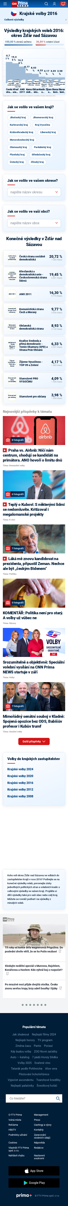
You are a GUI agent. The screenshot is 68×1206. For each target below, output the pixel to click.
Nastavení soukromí (39, 1157)
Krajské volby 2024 (20, 769)
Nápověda (39, 1142)
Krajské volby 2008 (20, 796)
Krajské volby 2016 (20, 783)
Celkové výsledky (14, 19)
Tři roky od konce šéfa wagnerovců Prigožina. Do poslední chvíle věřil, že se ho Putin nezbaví (34, 949)
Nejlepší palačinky (22, 1085)
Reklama (13, 1124)
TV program (45, 1040)
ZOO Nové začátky (45, 1051)
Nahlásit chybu (16, 1155)
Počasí (48, 1046)
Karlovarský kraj (19, 124)
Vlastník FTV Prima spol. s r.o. (18, 1149)
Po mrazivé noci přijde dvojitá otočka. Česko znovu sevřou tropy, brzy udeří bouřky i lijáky (31, 986)
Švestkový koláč (47, 1085)
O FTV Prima (15, 1114)
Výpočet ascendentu (20, 1080)
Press (37, 1119)
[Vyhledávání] (46, 4)
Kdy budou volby (21, 1051)
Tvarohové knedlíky (48, 1080)
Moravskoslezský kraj (22, 139)
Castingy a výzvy (42, 1124)
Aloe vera (51, 1068)
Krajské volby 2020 (20, 776)
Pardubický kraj (42, 147)
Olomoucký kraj (18, 147)
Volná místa (14, 1119)
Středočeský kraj (41, 154)
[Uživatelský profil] (54, 4)
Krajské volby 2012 (20, 789)
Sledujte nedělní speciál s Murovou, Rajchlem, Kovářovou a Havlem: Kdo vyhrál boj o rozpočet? (34, 967)
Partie (37, 1046)
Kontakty (38, 1129)
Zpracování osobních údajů (42, 1136)
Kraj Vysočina (42, 124)
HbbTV (12, 1129)
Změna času (23, 1046)
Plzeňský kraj (17, 154)
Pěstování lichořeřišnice (34, 1074)
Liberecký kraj (48, 132)
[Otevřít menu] (5, 3)
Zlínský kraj (37, 162)
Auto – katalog (19, 1057)
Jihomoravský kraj (43, 117)
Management (41, 1114)
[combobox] (32, 192)
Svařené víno (42, 1063)
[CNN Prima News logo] (19, 4)
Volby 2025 (25, 1063)
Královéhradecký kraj (21, 132)
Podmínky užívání (17, 1134)
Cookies (12, 1142)
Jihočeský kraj (18, 117)
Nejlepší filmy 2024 (44, 1034)
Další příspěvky (32, 741)
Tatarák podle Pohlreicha (26, 1068)
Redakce (38, 1147)
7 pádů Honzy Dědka (45, 1057)
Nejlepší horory (25, 1040)
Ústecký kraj (17, 162)
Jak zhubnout (20, 1034)
